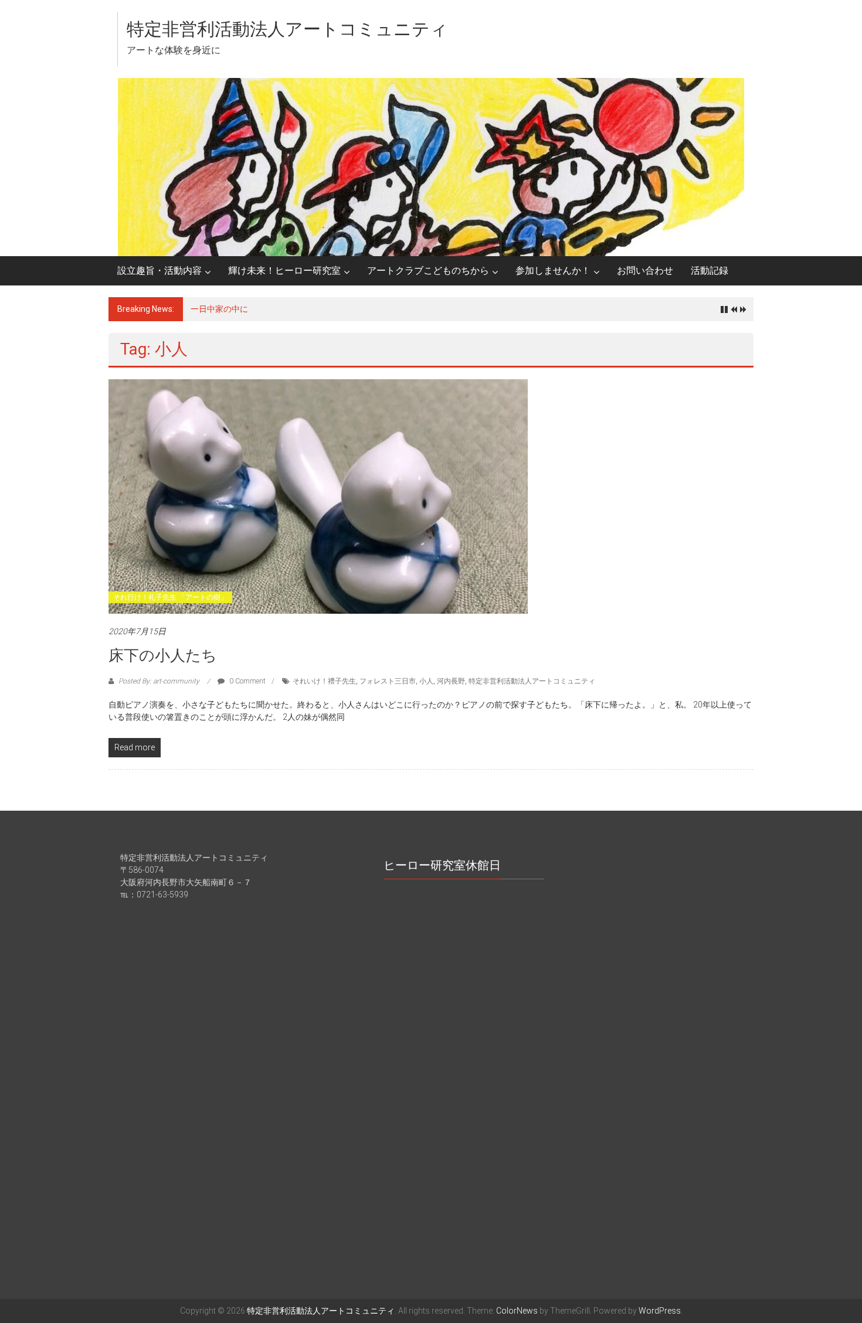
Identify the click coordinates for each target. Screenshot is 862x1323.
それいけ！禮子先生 (324, 681)
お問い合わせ (645, 270)
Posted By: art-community (159, 681)
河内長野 (451, 681)
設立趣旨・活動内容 (159, 270)
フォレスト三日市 (387, 681)
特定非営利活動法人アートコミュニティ (287, 29)
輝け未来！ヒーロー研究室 (284, 270)
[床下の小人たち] (318, 496)
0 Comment (247, 681)
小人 (426, 681)
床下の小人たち (162, 655)
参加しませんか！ (552, 270)
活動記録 (709, 270)
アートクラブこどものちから (428, 270)
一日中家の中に (219, 309)
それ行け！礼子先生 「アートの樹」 (170, 597)
